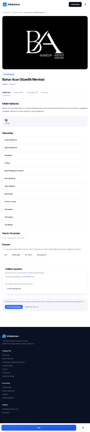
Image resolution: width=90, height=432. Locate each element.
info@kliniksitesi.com (10, 409)
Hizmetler (18, 92)
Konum (45, 92)
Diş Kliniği (5, 355)
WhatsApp (16, 255)
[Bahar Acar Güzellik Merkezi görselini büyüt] (45, 42)
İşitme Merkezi (8, 358)
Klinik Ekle (75, 4)
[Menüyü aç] (85, 4)
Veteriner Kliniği (8, 376)
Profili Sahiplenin (14, 288)
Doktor (5, 369)
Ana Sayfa (6, 12)
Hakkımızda (6, 387)
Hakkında (6, 92)
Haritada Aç (41, 255)
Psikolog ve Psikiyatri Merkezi (13, 362)
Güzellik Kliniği (17, 12)
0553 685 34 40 (28, 277)
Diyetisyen (6, 373)
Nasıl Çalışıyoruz (8, 391)
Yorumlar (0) (32, 92)
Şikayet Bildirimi (8, 398)
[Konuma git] (83, 428)
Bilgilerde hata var (32, 307)
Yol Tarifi (28, 255)
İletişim (5, 394)
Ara (5, 255)
